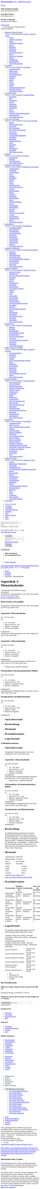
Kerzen (11, 471)
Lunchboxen (13, 478)
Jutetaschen (12, 394)
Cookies (7, 1122)
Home (7, 571)
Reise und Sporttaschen (16, 405)
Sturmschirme (13, 300)
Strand (11, 311)
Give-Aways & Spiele (12, 119)
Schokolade (13, 371)
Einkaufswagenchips (15, 124)
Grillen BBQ (13, 296)
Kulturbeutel (13, 237)
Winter (11, 86)
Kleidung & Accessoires (13, 165)
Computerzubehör (15, 423)
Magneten (12, 489)
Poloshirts (12, 194)
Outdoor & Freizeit (11, 268)
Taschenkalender (14, 161)
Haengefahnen (13, 287)
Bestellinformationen (11, 1028)
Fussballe (12, 307)
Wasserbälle (13, 320)
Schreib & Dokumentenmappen (19, 113)
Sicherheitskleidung (15, 202)
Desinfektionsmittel (15, 228)
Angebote (8, 506)
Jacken (11, 183)
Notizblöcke (13, 106)
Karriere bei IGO (10, 1016)
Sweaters (12, 209)
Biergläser (12, 47)
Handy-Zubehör (14, 438)
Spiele (11, 143)
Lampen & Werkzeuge (12, 248)
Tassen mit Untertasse (16, 56)
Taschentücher (13, 242)
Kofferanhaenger (14, 408)
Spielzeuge (12, 145)
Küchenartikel (13, 473)
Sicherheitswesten (15, 257)
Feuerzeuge (13, 126)
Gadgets (11, 429)
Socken (11, 204)
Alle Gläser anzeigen (16, 52)
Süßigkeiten (13, 364)
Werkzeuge (12, 264)
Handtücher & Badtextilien (17, 464)
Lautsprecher (13, 451)
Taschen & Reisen (11, 379)
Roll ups (11, 111)
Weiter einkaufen (10, 562)
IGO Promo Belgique (16, 1095)
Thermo (11, 58)
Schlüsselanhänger (15, 141)
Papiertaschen (13, 403)
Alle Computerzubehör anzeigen (19, 427)
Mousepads (12, 104)
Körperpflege (9, 224)
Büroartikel (12, 97)
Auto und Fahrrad (15, 272)
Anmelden (9, 536)
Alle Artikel (9, 501)
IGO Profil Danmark (15, 1098)
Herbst (11, 80)
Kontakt (7, 1030)
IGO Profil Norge (15, 1111)
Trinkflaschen (13, 60)
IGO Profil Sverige (15, 1096)
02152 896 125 (6, 567)
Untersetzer (12, 495)
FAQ (7, 519)
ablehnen (4, 1187)
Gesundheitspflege (15, 233)
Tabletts (11, 359)
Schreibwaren (9, 324)
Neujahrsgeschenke (15, 75)
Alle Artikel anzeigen (16, 63)
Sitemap (7, 1124)
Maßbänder (12, 253)
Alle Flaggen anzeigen (16, 288)
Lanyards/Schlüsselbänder (17, 135)
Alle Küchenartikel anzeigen (18, 486)
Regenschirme (13, 298)
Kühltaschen (13, 397)
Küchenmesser (14, 477)
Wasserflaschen (14, 62)
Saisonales (12, 76)
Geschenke (8, 65)
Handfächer (13, 178)
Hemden (12, 180)
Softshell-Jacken (14, 185)
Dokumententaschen (15, 386)
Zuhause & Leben (11, 458)
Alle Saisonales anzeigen (17, 87)
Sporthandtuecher (14, 467)
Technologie (9, 419)
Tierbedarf (12, 318)
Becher (11, 38)
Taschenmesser (14, 263)
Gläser (11, 45)
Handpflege (13, 235)
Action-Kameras (14, 430)
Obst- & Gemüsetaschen (17, 401)
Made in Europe (10, 515)
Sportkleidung (13, 207)
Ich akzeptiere (11, 1187)
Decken (11, 462)
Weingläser (12, 51)
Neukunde (8, 544)
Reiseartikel (13, 407)
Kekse (11, 362)
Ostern (11, 82)
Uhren (11, 493)
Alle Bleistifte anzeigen (16, 333)
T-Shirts (11, 215)
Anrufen (26, 567)
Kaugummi (12, 368)
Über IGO (8, 1013)
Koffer (11, 395)
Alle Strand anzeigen (16, 316)
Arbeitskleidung (14, 169)
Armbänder (12, 170)
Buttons (11, 122)
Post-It (11, 110)
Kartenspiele (13, 134)
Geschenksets (13, 73)
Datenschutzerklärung (12, 1118)
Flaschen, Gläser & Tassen (13, 32)
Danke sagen (13, 71)
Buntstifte (12, 329)
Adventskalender (14, 69)
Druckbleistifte (14, 331)
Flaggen (11, 279)
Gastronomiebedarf (15, 353)
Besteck (11, 475)
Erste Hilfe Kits (14, 229)
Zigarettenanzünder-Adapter (18, 445)
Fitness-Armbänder (15, 432)
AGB (7, 1117)
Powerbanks (13, 453)
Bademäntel (13, 466)
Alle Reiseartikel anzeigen (17, 410)
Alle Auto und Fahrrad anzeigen (19, 276)
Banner (11, 281)
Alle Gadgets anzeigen (16, 436)
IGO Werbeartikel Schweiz (18, 1108)
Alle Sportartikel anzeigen (17, 309)
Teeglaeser (12, 49)
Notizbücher (13, 108)
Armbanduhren (14, 172)
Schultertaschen (14, 414)
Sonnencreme (13, 241)
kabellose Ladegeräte (16, 443)
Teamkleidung (13, 217)
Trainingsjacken (14, 218)
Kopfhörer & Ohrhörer (16, 449)
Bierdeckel (12, 355)
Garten (11, 292)
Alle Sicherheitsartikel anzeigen (19, 259)
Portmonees (13, 196)
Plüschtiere (12, 139)
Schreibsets (12, 342)
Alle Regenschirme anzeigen (18, 303)
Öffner (11, 484)
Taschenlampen (14, 261)
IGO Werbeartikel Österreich (18, 1091)
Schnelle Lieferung (15, 89)
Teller (11, 491)
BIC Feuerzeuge (14, 128)
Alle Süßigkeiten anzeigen (17, 373)
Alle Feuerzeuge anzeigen (17, 130)
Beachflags (12, 285)
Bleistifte (12, 327)
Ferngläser (12, 277)
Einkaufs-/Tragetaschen (16, 388)
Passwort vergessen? (11, 542)
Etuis (10, 98)
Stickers (11, 146)
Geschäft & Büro (10, 93)
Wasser (11, 375)
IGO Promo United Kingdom (18, 1109)
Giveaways (12, 132)
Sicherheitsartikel (14, 255)
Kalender (8, 154)
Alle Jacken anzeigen (16, 187)
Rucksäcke (12, 412)
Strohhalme (12, 482)
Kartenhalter (13, 100)
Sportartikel (13, 305)
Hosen (11, 181)
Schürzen (8, 1058)
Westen (11, 220)
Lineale (11, 102)
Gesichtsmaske (14, 231)
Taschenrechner (14, 115)
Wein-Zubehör (13, 497)
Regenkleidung (14, 198)
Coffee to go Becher (15, 39)
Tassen (11, 54)
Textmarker (12, 344)
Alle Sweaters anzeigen (16, 213)
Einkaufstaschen (10, 1064)
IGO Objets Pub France (16, 1100)
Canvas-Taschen (14, 384)
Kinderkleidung (14, 191)
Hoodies (11, 211)
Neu (6, 513)
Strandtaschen (13, 416)
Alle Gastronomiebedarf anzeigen (20, 360)
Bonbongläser (13, 366)
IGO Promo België (15, 1093)
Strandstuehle (13, 312)
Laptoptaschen (13, 399)
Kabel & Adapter (14, 442)
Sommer (11, 84)
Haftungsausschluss (11, 1120)
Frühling (12, 78)
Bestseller (8, 511)
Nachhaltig (8, 508)
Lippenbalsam (13, 239)
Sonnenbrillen (13, 205)
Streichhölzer (13, 148)
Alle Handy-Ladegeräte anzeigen (19, 447)
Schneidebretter (14, 480)
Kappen (11, 189)
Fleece (11, 174)
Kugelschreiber (14, 335)
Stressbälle (12, 150)
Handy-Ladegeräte (15, 440)
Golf (10, 294)
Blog (7, 517)
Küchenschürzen (14, 488)
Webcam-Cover (14, 425)
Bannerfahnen (13, 283)
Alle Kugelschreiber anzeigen (18, 340)
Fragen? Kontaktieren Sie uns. (10, 598)
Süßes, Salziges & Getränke (14, 347)
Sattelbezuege (13, 274)
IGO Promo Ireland (15, 1104)
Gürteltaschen (13, 392)
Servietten (12, 357)
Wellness (12, 244)
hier (2, 1185)
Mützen (11, 193)
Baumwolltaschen (15, 383)
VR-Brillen (12, 434)
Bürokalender (13, 158)
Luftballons (12, 137)
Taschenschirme (14, 301)
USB (10, 454)
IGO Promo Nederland (16, 1113)
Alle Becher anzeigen (16, 43)
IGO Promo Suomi (15, 1106)
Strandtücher (13, 314)
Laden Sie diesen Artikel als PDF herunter (18, 877)
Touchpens (12, 338)
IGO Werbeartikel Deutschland (15, 1089)
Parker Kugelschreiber (16, 336)
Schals (11, 200)
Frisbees (11, 290)
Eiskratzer (12, 252)
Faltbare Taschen (14, 390)
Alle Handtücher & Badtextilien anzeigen (22, 469)
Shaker (11, 41)
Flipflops (12, 176)
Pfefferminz (13, 370)
